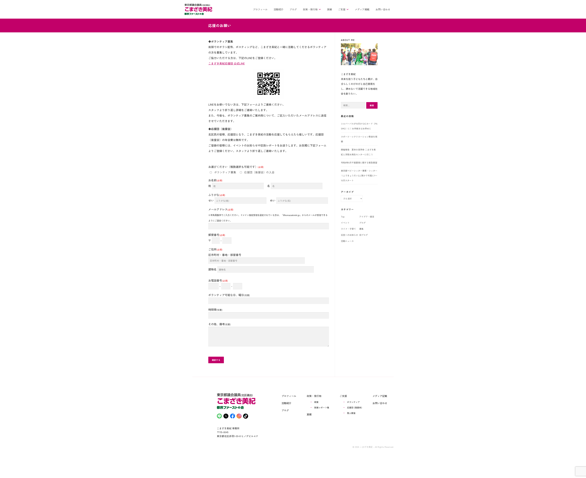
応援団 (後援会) (354, 407)
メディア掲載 (362, 9)
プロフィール (260, 9)
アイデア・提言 (366, 216)
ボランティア (353, 402)
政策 (316, 402)
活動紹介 (278, 9)
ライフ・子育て (348, 228)
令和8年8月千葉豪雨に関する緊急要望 (359, 162)
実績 (329, 9)
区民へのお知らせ (349, 234)
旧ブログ (363, 234)
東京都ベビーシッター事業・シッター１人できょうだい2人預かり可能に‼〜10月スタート (359, 175)
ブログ (293, 9)
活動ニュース (347, 241)
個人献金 (351, 413)
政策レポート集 (321, 407)
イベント (345, 222)
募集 (361, 228)
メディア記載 (380, 396)
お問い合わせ (383, 9)
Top (343, 216)
